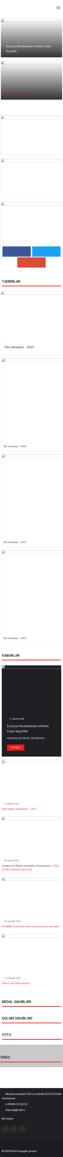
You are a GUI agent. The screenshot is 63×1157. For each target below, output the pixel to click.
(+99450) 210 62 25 (16, 1104)
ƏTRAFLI (15, 747)
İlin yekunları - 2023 (15, 542)
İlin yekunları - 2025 (19, 347)
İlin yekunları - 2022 (15, 638)
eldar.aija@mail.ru (15, 1110)
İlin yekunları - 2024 (15, 446)
